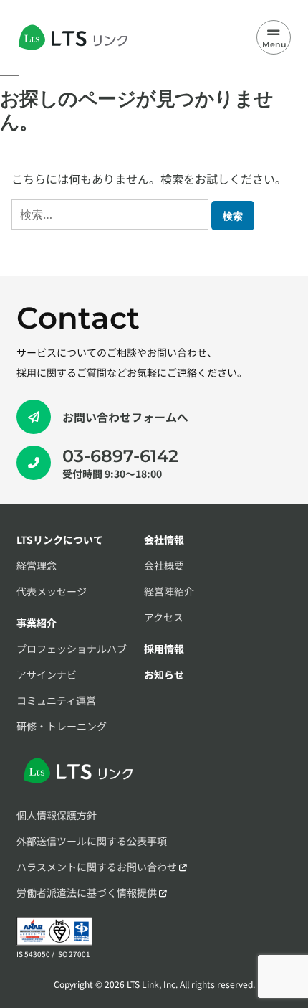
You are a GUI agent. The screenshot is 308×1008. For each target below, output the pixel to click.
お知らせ (164, 674)
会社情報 (164, 539)
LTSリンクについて (59, 539)
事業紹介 (36, 623)
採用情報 (164, 648)
